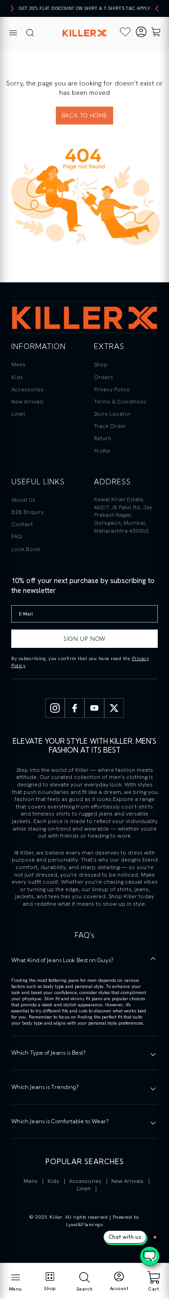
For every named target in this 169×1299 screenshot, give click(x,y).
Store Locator (112, 414)
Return (102, 438)
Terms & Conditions (120, 401)
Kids (17, 377)
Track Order (110, 426)
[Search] (30, 33)
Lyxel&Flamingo (84, 1224)
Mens (18, 364)
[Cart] (156, 33)
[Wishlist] (125, 32)
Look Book (25, 549)
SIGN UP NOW (84, 638)
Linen (18, 414)
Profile (102, 451)
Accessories (27, 389)
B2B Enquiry (27, 512)
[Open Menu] (13, 33)
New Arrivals (27, 401)
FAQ (16, 536)
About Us (23, 500)
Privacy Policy (112, 389)
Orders (103, 377)
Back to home (84, 115)
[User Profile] (141, 33)
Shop (101, 364)
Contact (22, 524)
